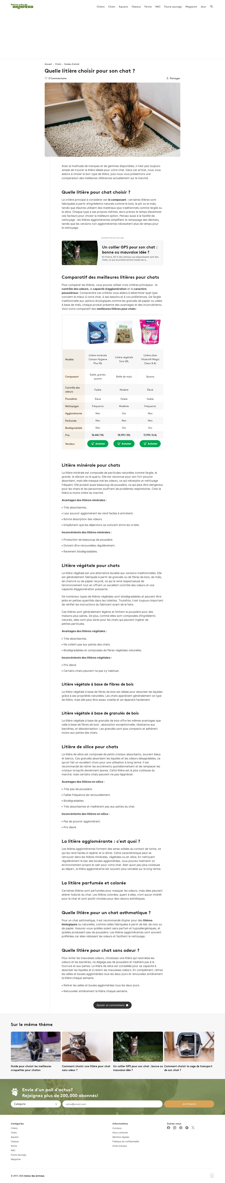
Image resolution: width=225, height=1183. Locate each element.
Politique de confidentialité (125, 1141)
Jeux (203, 6)
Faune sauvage (173, 6)
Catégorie (20, 1103)
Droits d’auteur (119, 1146)
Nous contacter (120, 1132)
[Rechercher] (211, 6)
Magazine (191, 6)
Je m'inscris (189, 1103)
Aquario (123, 6)
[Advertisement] (112, 35)
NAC (158, 6)
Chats (111, 6)
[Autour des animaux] (22, 6)
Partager (175, 78)
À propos (117, 1128)
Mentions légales (120, 1137)
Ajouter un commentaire (110, 1005)
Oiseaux (136, 6)
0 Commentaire (58, 78)
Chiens (101, 6)
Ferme (148, 6)
